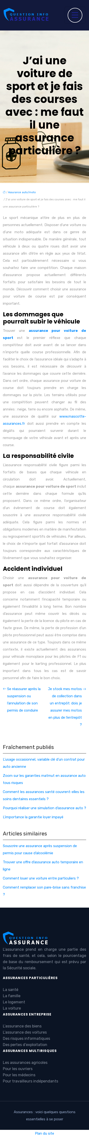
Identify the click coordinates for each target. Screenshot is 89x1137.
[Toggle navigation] (75, 15)
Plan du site (44, 1133)
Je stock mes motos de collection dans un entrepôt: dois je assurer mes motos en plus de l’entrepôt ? (65, 707)
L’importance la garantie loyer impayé (33, 817)
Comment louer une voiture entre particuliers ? (41, 878)
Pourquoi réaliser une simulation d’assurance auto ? (44, 808)
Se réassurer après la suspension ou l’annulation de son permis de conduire (24, 700)
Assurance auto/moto (22, 192)
